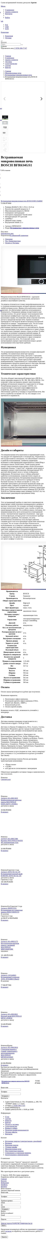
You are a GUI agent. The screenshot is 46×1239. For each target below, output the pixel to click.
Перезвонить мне (7, 233)
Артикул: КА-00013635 (9, 798)
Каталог (4, 42)
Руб (6, 25)
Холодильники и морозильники (16, 1155)
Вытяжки (8, 1143)
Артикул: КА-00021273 (9, 941)
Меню (3, 6)
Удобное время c (7, 1201)
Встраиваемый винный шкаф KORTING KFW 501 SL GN (11, 875)
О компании (9, 10)
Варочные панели (11, 1145)
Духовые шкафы (11, 1147)
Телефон (4, 1092)
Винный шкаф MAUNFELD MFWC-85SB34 (11, 1017)
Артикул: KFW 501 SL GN (10, 872)
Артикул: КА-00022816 (9, 1047)
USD (7, 27)
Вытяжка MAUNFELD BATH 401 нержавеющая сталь (12, 841)
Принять (4, 1237)
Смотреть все (6, 779)
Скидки (8, 65)
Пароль (3, 1219)
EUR (7, 29)
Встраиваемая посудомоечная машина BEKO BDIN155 (11, 911)
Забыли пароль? (7, 1223)
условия (40, 1229)
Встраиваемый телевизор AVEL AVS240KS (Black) (10, 978)
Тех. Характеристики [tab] (13, 241)
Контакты (8, 14)
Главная (8, 56)
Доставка (8, 62)
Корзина (4, 1186)
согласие (8, 1231)
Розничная (5, 32)
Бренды (8, 67)
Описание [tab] (9, 239)
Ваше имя (4, 1087)
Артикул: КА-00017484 (9, 839)
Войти (7, 17)
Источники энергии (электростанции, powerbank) (23, 1141)
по (2, 1205)
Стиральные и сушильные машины (18, 1153)
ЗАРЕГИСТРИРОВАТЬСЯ (22, 1223)
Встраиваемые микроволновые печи (24, 228)
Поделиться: (5, 235)
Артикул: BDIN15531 (9, 908)
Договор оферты (11, 1132)
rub (2, 21)
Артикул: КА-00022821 (9, 1014)
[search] (22, 44)
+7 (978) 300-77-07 (20, 48)
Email (3, 1215)
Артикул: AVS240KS (8, 975)
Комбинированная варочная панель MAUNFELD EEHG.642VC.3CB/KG (11, 802)
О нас (7, 1117)
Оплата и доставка (12, 1124)
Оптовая (8, 38)
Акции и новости (11, 12)
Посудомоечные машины (14, 1151)
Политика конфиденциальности (17, 1130)
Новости (8, 1120)
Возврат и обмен (11, 1128)
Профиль (4, 1185)
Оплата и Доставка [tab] (12, 243)
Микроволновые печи (13, 1149)
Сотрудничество (11, 64)
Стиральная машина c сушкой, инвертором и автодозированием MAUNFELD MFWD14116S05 (9, 1053)
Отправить (5, 1096)
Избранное (5, 1183)
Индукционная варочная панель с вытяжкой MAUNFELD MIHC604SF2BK (10, 946)
